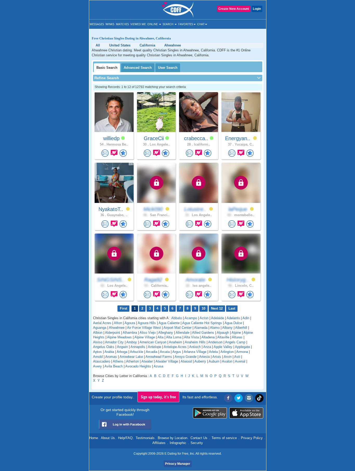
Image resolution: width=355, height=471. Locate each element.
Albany (227, 328)
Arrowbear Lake (131, 357)
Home (93, 438)
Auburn (214, 361)
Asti (237, 357)
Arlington (227, 352)
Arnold (98, 357)
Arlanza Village (195, 352)
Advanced (138, 68)
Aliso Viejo (148, 333)
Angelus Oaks (103, 347)
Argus (176, 352)
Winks (110, 24)
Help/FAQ (125, 438)
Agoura (129, 323)
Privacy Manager (177, 464)
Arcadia (151, 352)
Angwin (122, 347)
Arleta (213, 352)
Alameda (200, 328)
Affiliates (159, 443)
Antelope (154, 347)
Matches (122, 24)
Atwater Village (166, 361)
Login (257, 9)
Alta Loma (173, 337)
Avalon (227, 361)
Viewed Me (138, 24)
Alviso (97, 342)
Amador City (114, 342)
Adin (245, 318)
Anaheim (175, 342)
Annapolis (137, 347)
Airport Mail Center (177, 328)
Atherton (132, 361)
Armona (242, 352)
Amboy (131, 342)
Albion (97, 333)
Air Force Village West (144, 328)
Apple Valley (223, 347)
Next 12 (217, 308)
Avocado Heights (138, 366)
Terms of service (224, 438)
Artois (216, 357)
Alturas (237, 337)
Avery (97, 366)
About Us (108, 438)
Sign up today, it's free (158, 396)
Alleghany (165, 333)
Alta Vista (191, 337)
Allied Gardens (203, 333)
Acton (204, 318)
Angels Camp (235, 342)
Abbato (176, 318)
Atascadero (101, 361)
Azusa (158, 366)
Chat (201, 24)
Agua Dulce (233, 323)
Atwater (147, 361)
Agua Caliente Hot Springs (202, 323)
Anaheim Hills (195, 342)
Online (153, 24)
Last (231, 308)
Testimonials (145, 438)
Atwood (186, 361)
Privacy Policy (252, 438)
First (123, 308)
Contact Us (198, 438)
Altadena (208, 337)
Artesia (204, 357)
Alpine (236, 333)
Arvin (228, 357)
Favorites (185, 24)
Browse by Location (172, 438)
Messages (97, 24)
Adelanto (233, 318)
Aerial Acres (102, 323)
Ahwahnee (116, 328)
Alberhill (241, 328)
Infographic (178, 443)
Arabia (109, 352)
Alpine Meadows (119, 337)
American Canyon (153, 342)
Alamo (215, 328)
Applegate (242, 347)
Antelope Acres (175, 347)
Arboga (122, 352)
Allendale (182, 333)
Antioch (195, 347)
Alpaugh (223, 333)
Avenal (240, 361)
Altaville (223, 337)
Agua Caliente (169, 323)
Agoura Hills (147, 323)
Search (168, 24)
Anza (207, 347)
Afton (118, 323)
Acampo (191, 318)
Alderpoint (112, 333)
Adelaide (217, 318)
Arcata (165, 352)
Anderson (215, 342)
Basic (106, 68)
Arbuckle (136, 352)
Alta (160, 337)
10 (203, 308)
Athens (118, 361)
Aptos (97, 352)
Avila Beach (113, 366)
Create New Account (233, 9)
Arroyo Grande (185, 357)
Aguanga (99, 328)
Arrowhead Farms (159, 357)
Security (196, 443)
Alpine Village (144, 337)
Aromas (111, 357)
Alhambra (130, 333)
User (168, 68)
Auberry (200, 361)
